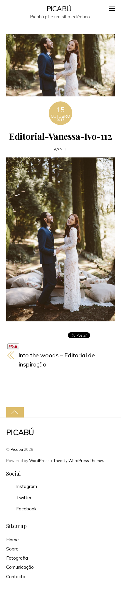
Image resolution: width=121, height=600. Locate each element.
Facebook (25, 509)
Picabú (17, 449)
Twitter (23, 497)
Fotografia (17, 558)
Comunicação (20, 567)
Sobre (12, 549)
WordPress (39, 460)
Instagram (26, 486)
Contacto (15, 576)
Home (12, 540)
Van (58, 149)
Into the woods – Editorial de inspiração (57, 359)
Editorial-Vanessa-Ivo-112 (60, 136)
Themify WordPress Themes (78, 460)
